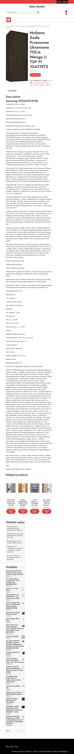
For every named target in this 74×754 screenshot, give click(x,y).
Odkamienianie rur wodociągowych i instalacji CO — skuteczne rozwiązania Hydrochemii (15, 549)
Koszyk (16, 747)
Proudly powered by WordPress (22, 751)
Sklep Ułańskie (37, 6)
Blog (7, 747)
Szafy (12, 26)
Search (38, 12)
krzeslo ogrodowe (38, 83)
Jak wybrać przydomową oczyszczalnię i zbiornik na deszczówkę (14, 557)
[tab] (12, 91)
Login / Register (62, 2)
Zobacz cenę (35, 75)
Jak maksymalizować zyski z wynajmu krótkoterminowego (14, 542)
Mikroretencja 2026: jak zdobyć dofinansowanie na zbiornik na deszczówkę (15, 535)
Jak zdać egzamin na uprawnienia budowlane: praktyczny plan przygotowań (14, 528)
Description (12, 91)
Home (7, 26)
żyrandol (47, 85)
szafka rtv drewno (39, 85)
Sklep (11, 747)
